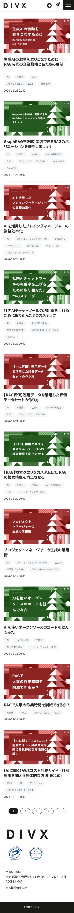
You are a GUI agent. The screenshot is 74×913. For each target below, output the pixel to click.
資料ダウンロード (50, 5)
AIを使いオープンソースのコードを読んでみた (36, 629)
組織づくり (60, 239)
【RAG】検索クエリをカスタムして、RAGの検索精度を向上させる (35, 474)
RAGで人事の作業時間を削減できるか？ (36, 704)
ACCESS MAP (14, 881)
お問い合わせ (58, 4)
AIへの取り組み (53, 154)
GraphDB (11, 168)
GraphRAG (58, 161)
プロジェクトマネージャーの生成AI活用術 (36, 552)
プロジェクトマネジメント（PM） (32, 239)
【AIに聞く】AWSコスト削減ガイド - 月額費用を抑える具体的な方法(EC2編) (36, 773)
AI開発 (20, 154)
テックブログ (52, 246)
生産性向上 (33, 246)
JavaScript (22, 640)
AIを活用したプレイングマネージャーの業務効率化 (36, 228)
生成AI (20, 77)
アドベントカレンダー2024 (20, 84)
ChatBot (11, 337)
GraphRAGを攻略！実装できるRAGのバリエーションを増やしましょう (36, 144)
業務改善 (45, 84)
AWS (9, 783)
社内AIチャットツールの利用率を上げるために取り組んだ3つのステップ (36, 313)
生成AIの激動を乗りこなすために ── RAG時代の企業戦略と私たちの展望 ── (35, 64)
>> (60, 811)
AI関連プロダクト (15, 330)
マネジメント (13, 246)
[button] (68, 5)
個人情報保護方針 (16, 888)
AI (8, 77)
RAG (33, 77)
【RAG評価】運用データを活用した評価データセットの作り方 (35, 397)
